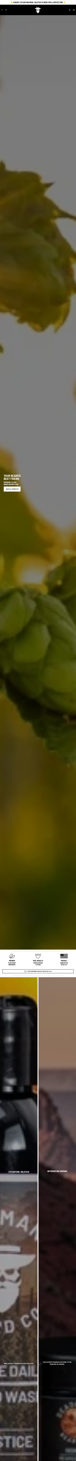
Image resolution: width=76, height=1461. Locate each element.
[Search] (6, 10)
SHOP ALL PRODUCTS (12, 489)
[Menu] (2, 10)
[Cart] (74, 10)
